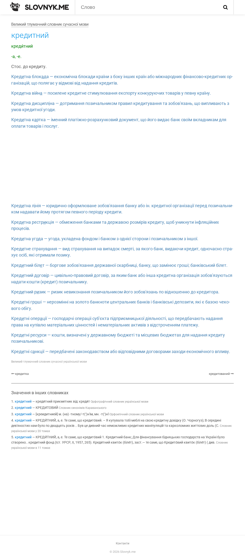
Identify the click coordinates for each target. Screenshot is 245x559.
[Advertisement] (122, 166)
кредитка (22, 374)
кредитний (23, 401)
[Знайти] (225, 7)
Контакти (122, 543)
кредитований (219, 374)
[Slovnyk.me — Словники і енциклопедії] (39, 6)
